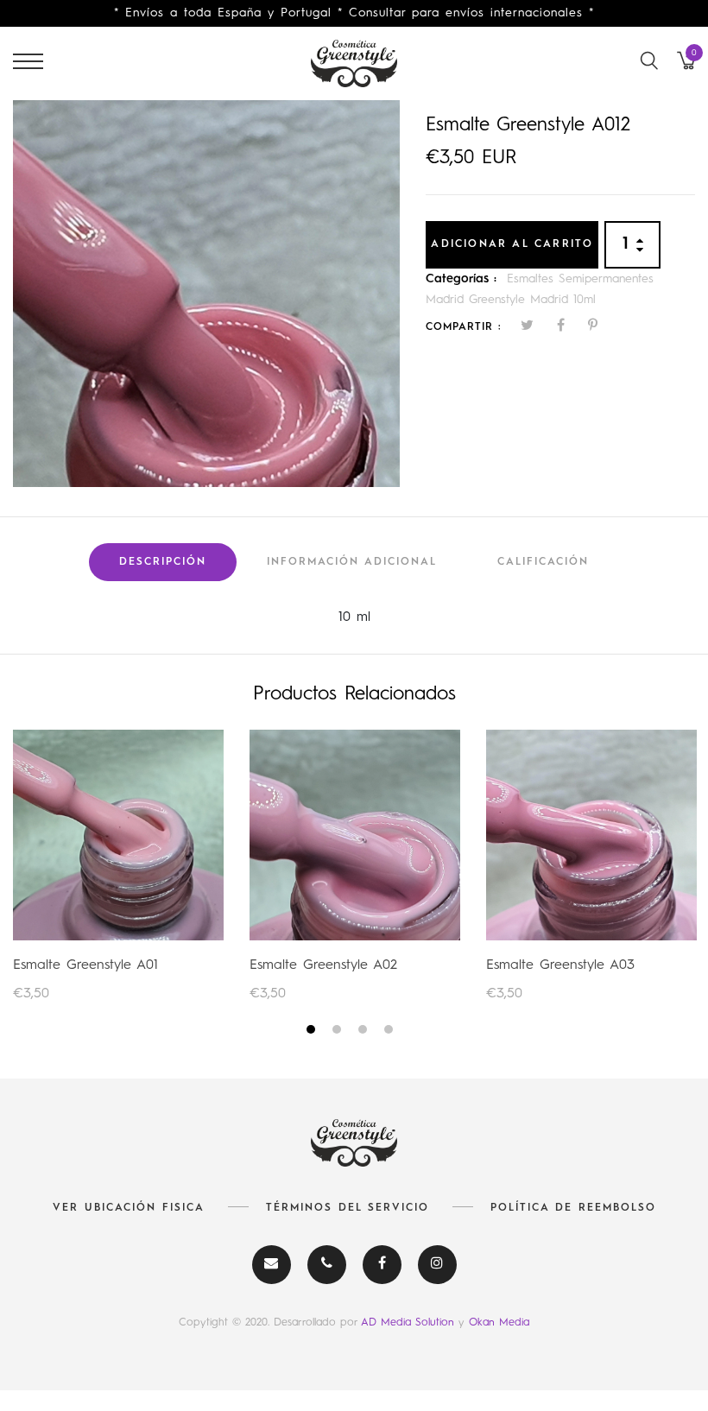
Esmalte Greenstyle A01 (85, 965)
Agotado (118, 835)
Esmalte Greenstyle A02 (323, 965)
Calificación (543, 562)
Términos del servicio (347, 1208)
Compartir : (464, 327)
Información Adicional (352, 562)
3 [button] (365, 1032)
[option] (206, 293)
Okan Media (499, 1322)
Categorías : (461, 279)
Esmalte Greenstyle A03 (560, 965)
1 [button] (313, 1032)
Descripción (162, 562)
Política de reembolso (573, 1208)
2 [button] (339, 1032)
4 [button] (391, 1032)
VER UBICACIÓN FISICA (129, 1208)
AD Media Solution (409, 1322)
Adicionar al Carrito (512, 244)
